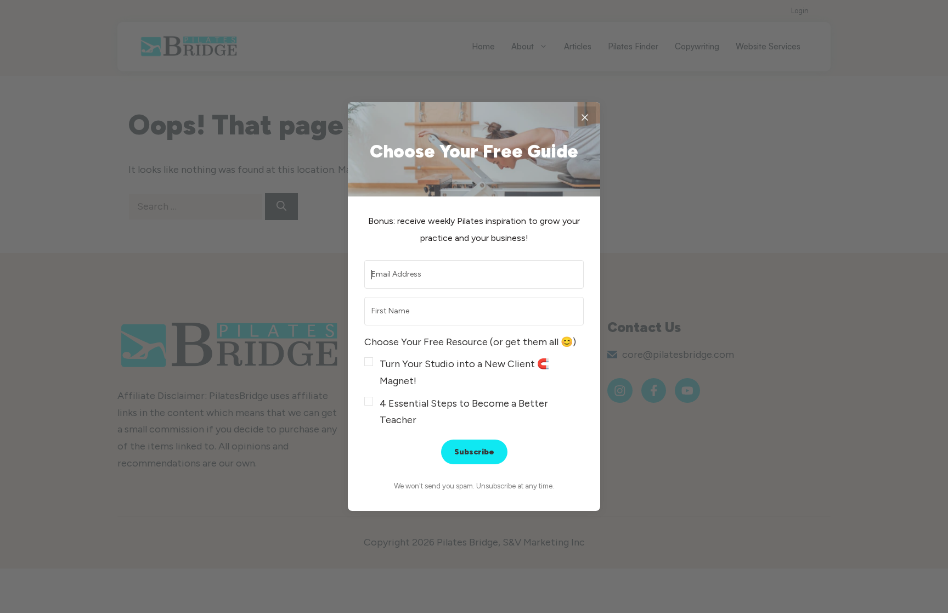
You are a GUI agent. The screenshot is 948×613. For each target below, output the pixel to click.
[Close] (585, 117)
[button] (474, 381)
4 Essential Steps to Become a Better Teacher (464, 411)
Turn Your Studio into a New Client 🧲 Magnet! (464, 372)
